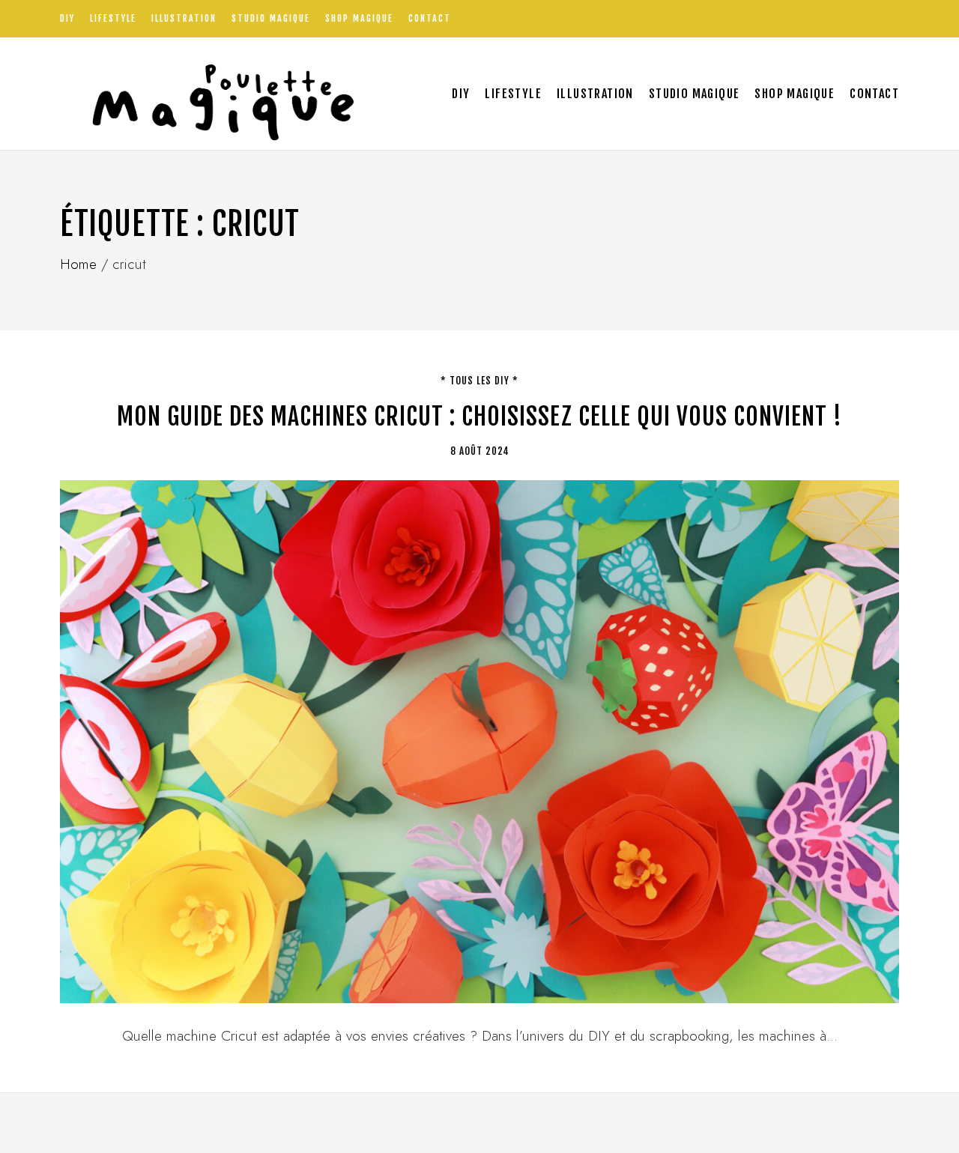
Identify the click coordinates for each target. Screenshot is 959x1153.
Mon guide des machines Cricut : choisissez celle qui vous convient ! (479, 417)
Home (78, 264)
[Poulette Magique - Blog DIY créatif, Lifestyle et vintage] (218, 93)
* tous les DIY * (479, 381)
